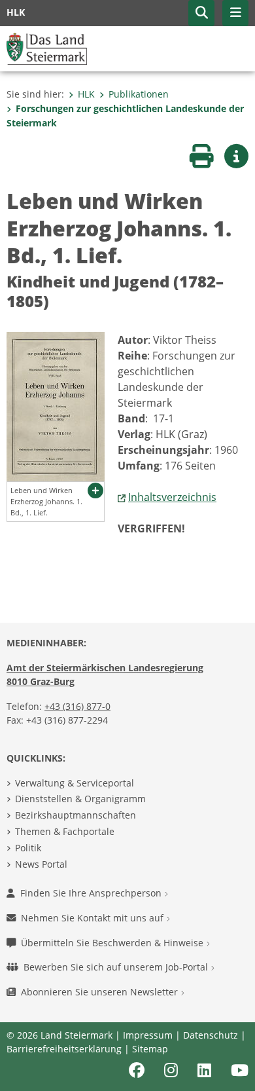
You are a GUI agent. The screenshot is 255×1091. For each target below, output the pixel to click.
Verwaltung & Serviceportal (74, 783)
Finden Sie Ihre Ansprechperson (92, 893)
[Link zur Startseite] (47, 48)
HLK (86, 94)
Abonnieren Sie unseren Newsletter (100, 992)
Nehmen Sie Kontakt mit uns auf (93, 918)
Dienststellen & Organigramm (80, 798)
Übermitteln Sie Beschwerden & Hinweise (113, 942)
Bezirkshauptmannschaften (75, 815)
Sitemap (150, 1049)
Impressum (148, 1035)
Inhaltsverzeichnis (172, 497)
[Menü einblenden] (235, 13)
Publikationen (139, 94)
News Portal (41, 864)
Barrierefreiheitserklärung (64, 1049)
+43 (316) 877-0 (77, 706)
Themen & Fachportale (64, 831)
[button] (201, 13)
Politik (28, 847)
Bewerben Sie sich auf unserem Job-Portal (117, 967)
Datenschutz (210, 1035)
